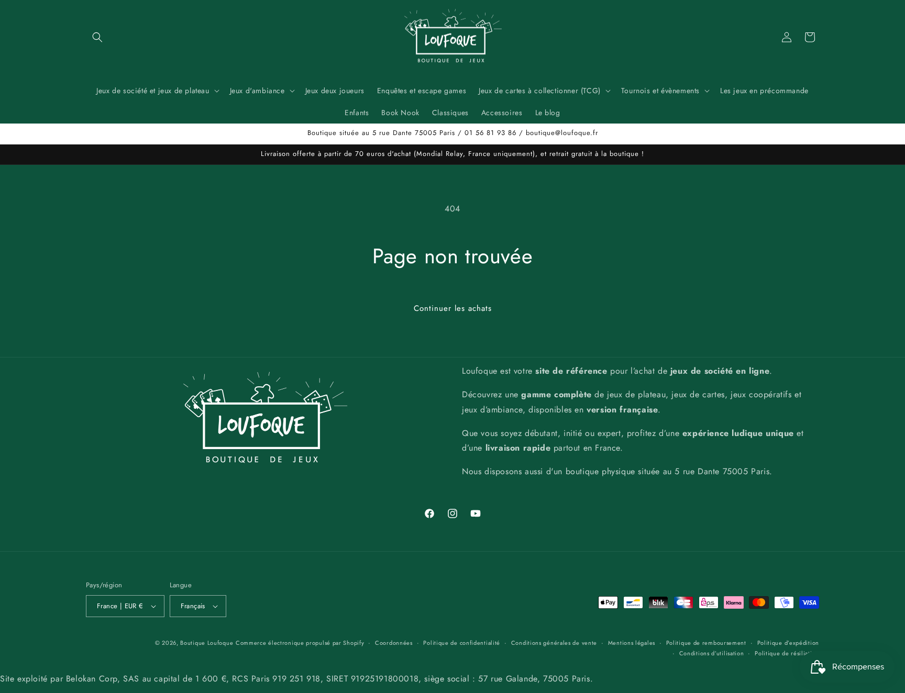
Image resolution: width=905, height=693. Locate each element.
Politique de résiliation (787, 654)
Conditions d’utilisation (711, 654)
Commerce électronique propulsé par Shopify (300, 643)
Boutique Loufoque (206, 643)
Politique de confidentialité (461, 643)
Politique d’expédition (788, 643)
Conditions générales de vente (554, 643)
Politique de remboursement (706, 643)
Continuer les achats (453, 308)
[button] (97, 37)
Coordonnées (394, 643)
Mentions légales (631, 643)
